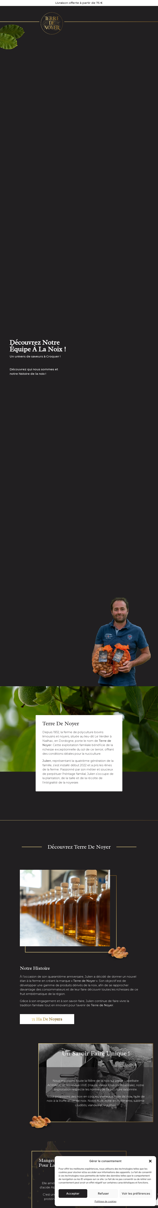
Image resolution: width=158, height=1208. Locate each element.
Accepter (72, 1193)
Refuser (103, 1193)
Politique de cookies (105, 1201)
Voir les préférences (136, 1193)
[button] (150, 1161)
